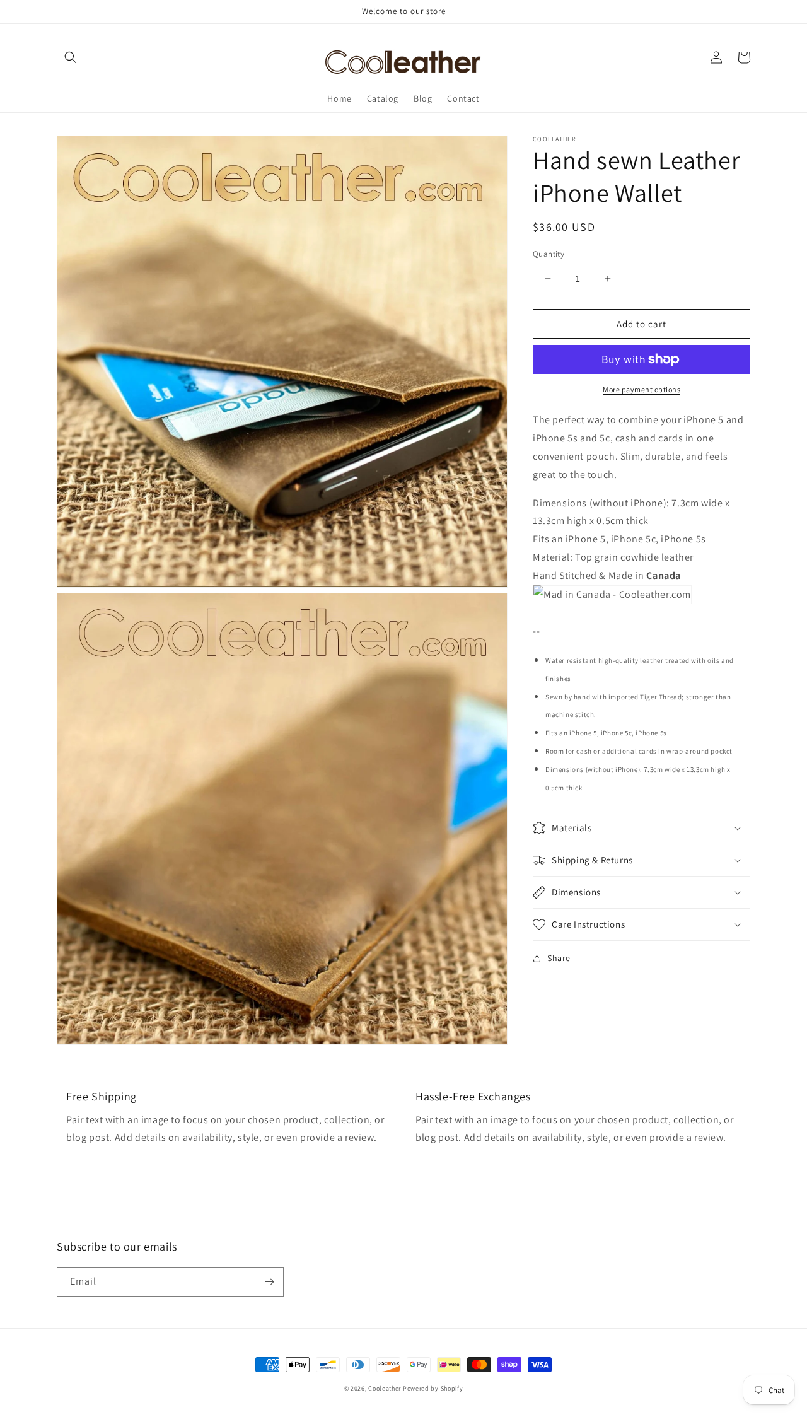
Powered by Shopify (433, 1388)
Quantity (548, 253)
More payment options (641, 389)
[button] (70, 57)
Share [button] (559, 958)
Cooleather (384, 1388)
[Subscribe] (269, 1282)
